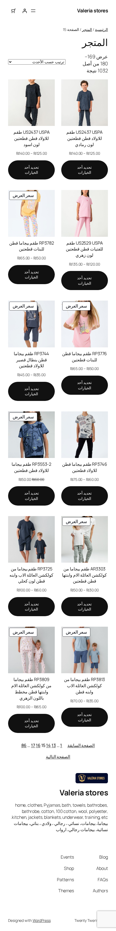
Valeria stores (92, 10)
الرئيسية (101, 29)
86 (24, 745)
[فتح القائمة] (33, 11)
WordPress (42, 920)
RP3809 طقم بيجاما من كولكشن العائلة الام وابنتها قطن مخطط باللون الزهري (31, 688)
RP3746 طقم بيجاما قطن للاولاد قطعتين (84, 467)
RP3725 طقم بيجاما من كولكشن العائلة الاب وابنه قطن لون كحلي (31, 575)
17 (33, 745)
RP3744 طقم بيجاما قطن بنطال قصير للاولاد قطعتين (31, 360)
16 (38, 745)
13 (54, 745)
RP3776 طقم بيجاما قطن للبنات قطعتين (84, 357)
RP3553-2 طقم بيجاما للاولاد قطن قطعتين (31, 467)
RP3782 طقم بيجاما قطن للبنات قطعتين (31, 246)
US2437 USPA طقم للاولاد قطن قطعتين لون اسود (31, 138)
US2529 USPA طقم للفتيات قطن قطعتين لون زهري (84, 249)
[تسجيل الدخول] (24, 10)
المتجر (87, 29)
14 (48, 745)
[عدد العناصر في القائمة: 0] (13, 10)
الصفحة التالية (58, 757)
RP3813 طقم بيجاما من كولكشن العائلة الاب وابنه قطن (84, 685)
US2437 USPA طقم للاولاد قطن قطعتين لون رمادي (84, 138)
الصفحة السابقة (81, 745)
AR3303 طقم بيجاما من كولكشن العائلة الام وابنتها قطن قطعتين (84, 575)
